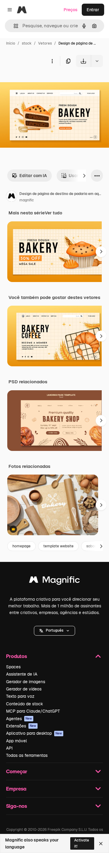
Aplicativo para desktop (34, 733)
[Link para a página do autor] (11, 197)
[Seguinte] (84, 176)
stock (26, 43)
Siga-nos (16, 806)
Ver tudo (53, 213)
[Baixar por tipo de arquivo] (97, 61)
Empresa (16, 788)
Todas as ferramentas (27, 755)
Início (10, 43)
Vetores (45, 43)
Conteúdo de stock (24, 704)
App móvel (16, 741)
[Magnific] (54, 581)
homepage (21, 546)
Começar (16, 771)
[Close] (101, 843)
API (9, 748)
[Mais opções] (52, 61)
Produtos (16, 656)
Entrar (93, 9)
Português (54, 630)
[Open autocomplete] (13, 26)
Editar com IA (33, 175)
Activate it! (81, 843)
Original (38, 81)
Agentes (19, 718)
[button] (54, 631)
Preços (71, 9)
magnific (26, 200)
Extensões (21, 726)
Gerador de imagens (25, 681)
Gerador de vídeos (23, 689)
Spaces (13, 667)
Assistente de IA (21, 674)
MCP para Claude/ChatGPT (33, 711)
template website (58, 546)
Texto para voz (20, 696)
